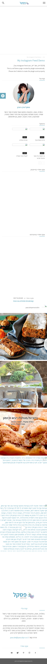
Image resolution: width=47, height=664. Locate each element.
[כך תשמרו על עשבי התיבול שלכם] (37, 149)
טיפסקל (42, 137)
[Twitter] (17, 653)
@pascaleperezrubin (23, 301)
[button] (3, 96)
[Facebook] (35, 653)
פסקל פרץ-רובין (23, 107)
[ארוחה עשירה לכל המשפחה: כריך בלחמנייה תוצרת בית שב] (23, 480)
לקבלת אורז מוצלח (21, 156)
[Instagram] (29, 653)
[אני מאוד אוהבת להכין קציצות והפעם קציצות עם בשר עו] (23, 528)
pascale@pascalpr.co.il (19, 637)
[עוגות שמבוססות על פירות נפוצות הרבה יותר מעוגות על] (23, 336)
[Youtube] (12, 653)
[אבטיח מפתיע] (19, 133)
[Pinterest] (23, 653)
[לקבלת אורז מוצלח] (19, 149)
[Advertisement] (23, 30)
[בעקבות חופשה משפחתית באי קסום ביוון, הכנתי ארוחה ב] (23, 384)
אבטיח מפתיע (23, 140)
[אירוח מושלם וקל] (37, 133)
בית (44, 57)
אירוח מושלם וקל (40, 140)
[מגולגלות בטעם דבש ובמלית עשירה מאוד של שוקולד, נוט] (23, 432)
